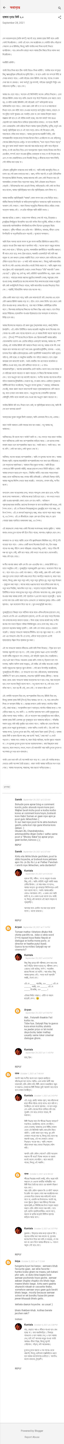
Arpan (18, 927)
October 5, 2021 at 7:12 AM (33, 1261)
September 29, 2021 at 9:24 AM (38, 874)
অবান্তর (15, 7)
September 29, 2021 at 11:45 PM (39, 1053)
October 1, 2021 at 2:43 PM (45, 1095)
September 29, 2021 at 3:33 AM (36, 800)
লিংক (11, 337)
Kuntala (28, 870)
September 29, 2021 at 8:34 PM (38, 958)
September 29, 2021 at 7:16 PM (36, 927)
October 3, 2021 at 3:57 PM (45, 1228)
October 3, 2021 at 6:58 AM (41, 1174)
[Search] (60, 8)
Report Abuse (32, 1437)
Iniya (17, 1261)
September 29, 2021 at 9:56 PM (38, 1013)
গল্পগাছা (7, 786)
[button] (60, 17)
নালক (17, 1073)
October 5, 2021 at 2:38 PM (45, 1325)
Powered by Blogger (32, 1430)
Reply (18, 845)
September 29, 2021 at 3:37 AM (36, 852)
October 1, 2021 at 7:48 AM (32, 1073)
